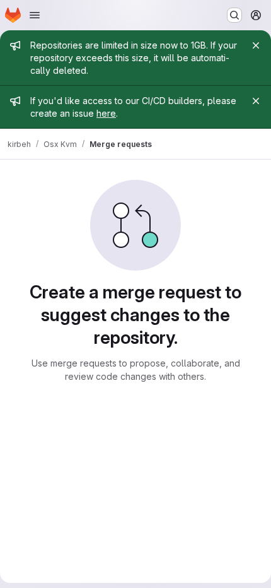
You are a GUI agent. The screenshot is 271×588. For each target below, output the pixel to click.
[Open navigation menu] (35, 15)
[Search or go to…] (234, 15)
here (106, 113)
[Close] (255, 45)
